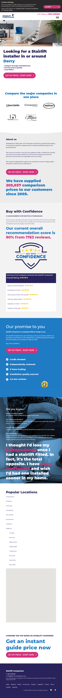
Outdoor (33, 684)
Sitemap (14, 687)
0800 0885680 (54, 14)
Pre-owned (26, 684)
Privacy (47, 684)
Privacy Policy (8, 10)
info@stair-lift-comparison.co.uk (16, 676)
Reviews (13, 684)
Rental (19, 684)
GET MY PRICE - (18, 75)
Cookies (8, 687)
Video (7, 684)
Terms (52, 684)
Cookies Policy (20, 8)
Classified (40, 684)
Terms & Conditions (32, 8)
